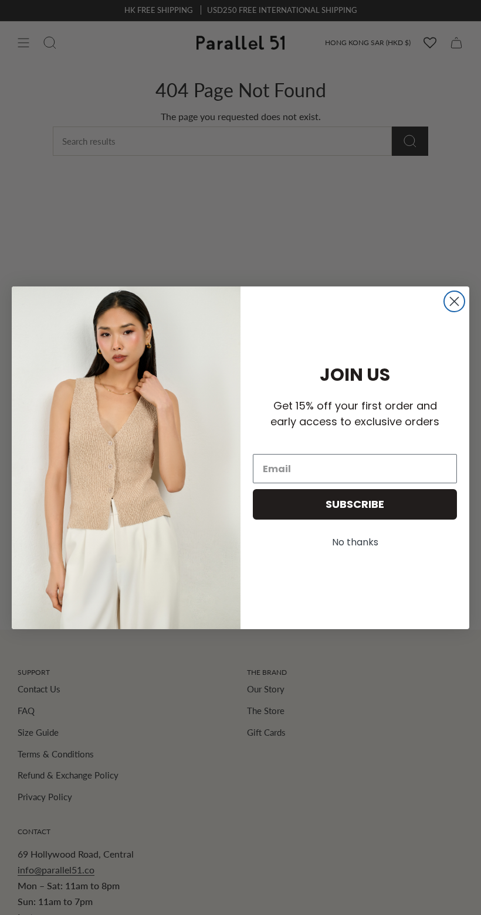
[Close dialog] (454, 301)
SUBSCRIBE (355, 504)
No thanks (355, 542)
